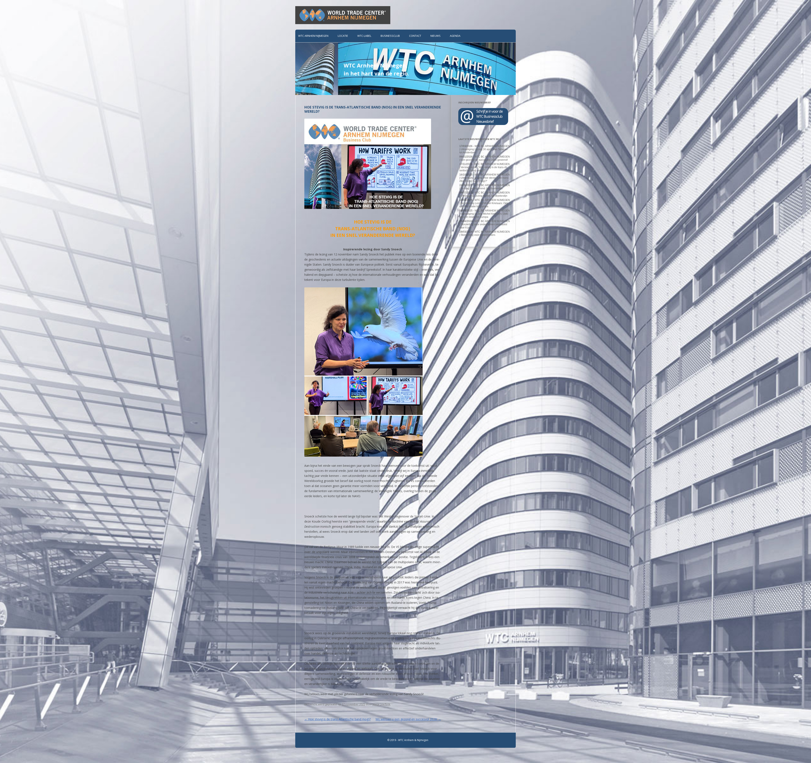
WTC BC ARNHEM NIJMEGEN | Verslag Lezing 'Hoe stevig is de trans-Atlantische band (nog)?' (484, 167)
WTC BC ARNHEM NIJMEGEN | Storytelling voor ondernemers (484, 233)
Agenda (455, 36)
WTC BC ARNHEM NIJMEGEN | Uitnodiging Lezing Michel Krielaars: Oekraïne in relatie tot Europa (484, 213)
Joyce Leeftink (381, 704)
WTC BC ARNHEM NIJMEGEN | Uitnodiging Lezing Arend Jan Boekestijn (484, 194)
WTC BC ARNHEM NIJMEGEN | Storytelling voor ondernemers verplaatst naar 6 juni (484, 224)
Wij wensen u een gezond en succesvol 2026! (408, 719)
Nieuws (435, 36)
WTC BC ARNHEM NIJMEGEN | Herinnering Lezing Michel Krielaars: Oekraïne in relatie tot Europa (484, 203)
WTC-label (364, 36)
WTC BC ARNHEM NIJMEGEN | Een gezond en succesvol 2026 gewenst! (484, 158)
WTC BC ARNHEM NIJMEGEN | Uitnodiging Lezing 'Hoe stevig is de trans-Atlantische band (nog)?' (484, 178)
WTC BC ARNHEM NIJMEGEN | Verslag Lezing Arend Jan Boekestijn (484, 187)
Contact (415, 36)
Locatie (343, 36)
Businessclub (390, 36)
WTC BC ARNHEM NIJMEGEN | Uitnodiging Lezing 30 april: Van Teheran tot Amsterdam (484, 149)
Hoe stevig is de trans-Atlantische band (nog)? (337, 719)
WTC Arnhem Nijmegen (313, 36)
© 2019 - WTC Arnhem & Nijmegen (407, 740)
